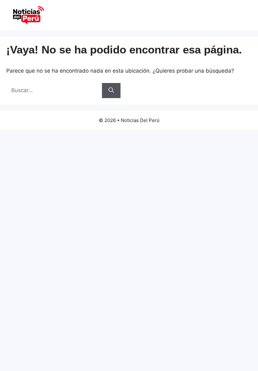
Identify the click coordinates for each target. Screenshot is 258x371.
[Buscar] (111, 90)
